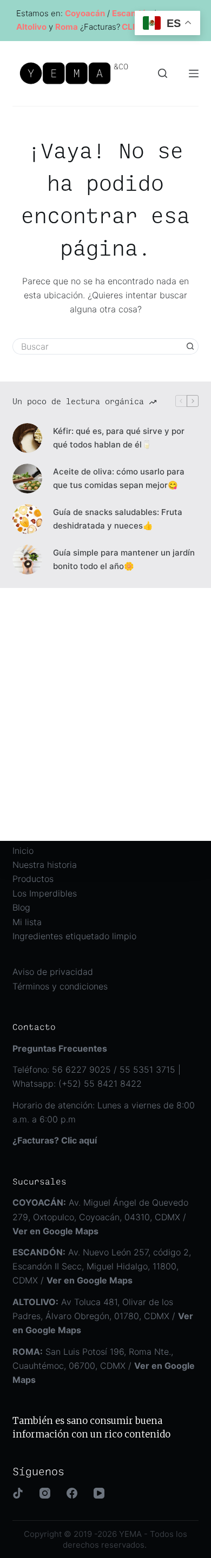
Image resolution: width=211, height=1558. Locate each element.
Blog (21, 907)
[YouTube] (99, 1493)
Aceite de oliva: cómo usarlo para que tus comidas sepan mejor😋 (118, 478)
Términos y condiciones (60, 986)
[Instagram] (44, 1493)
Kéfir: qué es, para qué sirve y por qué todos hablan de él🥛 (118, 438)
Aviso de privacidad (52, 971)
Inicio (23, 850)
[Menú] (194, 73)
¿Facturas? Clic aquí (54, 1140)
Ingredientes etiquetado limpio (74, 936)
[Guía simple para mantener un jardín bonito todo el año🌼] (27, 559)
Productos (33, 878)
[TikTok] (17, 1493)
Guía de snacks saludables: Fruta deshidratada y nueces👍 (117, 519)
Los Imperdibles (44, 893)
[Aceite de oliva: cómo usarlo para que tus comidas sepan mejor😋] (27, 478)
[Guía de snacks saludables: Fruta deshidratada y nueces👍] (27, 519)
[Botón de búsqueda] (190, 346)
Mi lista (27, 922)
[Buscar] (162, 73)
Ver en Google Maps (90, 1280)
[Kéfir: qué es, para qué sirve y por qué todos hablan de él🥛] (27, 438)
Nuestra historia (44, 864)
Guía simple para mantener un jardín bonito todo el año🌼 (124, 559)
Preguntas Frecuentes (59, 1048)
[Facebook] (72, 1493)
